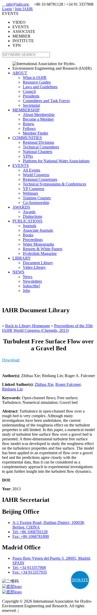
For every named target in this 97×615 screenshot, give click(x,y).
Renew (28, 124)
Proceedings (33, 239)
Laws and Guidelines (40, 87)
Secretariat (31, 105)
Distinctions (32, 216)
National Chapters (37, 151)
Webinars (30, 193)
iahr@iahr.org (16, 4)
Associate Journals (38, 230)
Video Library (34, 267)
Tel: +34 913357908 (29, 567)
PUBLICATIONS (27, 221)
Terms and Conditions (38, 610)
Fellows (29, 128)
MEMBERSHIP (26, 110)
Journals (29, 226)
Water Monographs (38, 244)
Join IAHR (24, 9)
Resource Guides (37, 82)
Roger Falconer (67, 384)
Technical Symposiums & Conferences (54, 184)
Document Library (38, 263)
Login (7, 9)
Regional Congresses (40, 179)
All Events (31, 170)
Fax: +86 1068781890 (30, 536)
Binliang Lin (12, 389)
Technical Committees (41, 147)
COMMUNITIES (27, 138)
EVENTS (20, 165)
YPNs (28, 156)
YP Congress (33, 188)
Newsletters (32, 281)
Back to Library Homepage (27, 326)
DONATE (79, 580)
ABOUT (19, 73)
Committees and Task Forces (46, 101)
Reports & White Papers (42, 249)
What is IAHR (35, 77)
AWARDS (21, 207)
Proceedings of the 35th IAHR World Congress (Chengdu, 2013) (47, 328)
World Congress (36, 175)
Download (10, 360)
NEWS (18, 272)
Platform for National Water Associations (56, 161)
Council (29, 91)
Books (28, 235)
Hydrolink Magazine (40, 253)
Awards (29, 212)
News (27, 276)
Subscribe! (31, 286)
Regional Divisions (38, 142)
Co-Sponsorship (36, 202)
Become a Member (38, 119)
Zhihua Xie (44, 384)
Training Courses (37, 198)
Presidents (31, 96)
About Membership (39, 114)
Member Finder (35, 133)
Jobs (26, 290)
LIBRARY (21, 258)
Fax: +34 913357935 (29, 572)
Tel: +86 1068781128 (30, 532)
